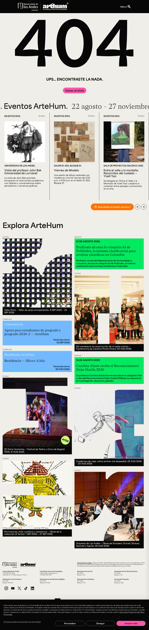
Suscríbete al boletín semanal (114, 206)
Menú (123, 7)
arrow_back (137, 206)
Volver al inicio (74, 90)
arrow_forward (143, 206)
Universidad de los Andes (84, 563)
